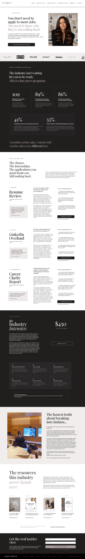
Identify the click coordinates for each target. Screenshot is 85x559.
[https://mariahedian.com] (7, 3)
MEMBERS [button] (72, 3)
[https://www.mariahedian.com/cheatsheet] (33, 504)
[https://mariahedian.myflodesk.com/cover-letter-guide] (16, 504)
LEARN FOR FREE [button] (51, 3)
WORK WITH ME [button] (40, 3)
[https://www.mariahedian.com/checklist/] (69, 504)
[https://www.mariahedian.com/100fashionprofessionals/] (51, 504)
